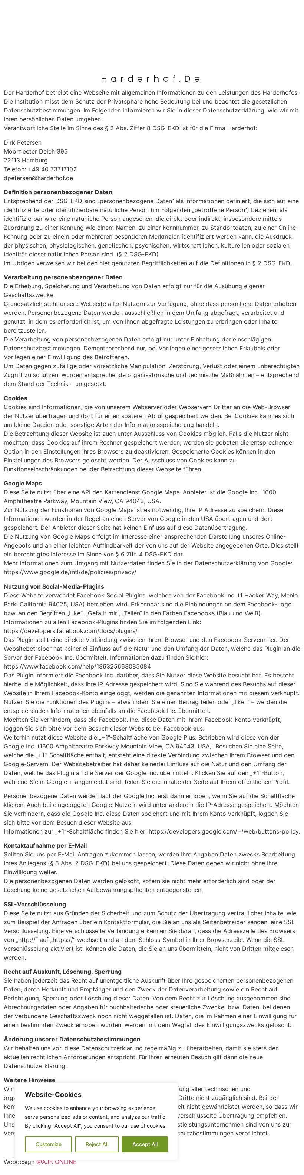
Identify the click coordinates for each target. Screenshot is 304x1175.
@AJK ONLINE (56, 1161)
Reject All (97, 1144)
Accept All (145, 1144)
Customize (49, 1144)
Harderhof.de (152, 79)
